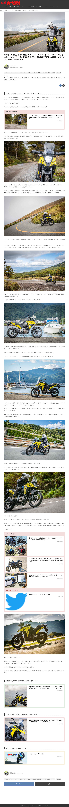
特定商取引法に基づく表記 (42, 805)
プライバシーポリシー (30, 805)
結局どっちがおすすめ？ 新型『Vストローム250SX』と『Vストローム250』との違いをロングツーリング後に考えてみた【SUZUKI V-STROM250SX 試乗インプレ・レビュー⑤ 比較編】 (34, 57)
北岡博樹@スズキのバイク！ (16, 67)
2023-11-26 (12, 66)
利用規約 (23, 805)
